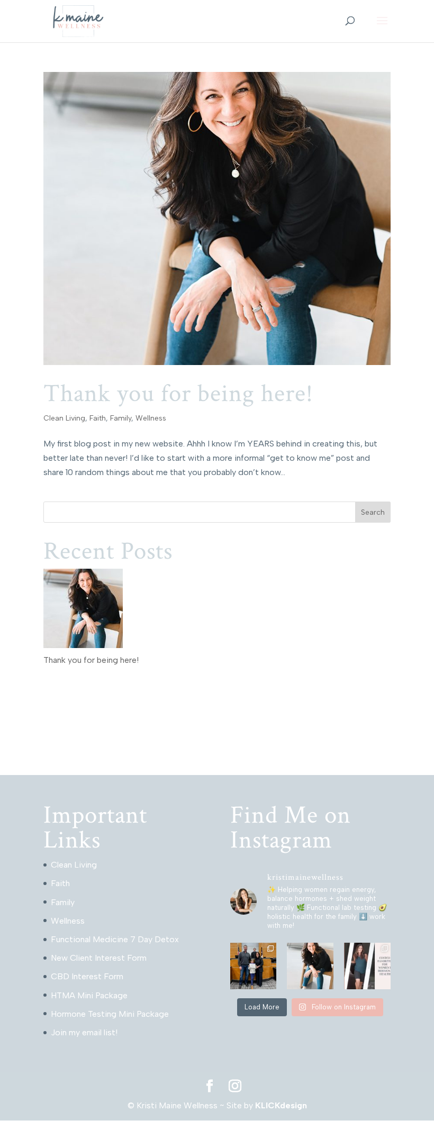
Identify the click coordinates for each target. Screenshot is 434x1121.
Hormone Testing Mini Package (110, 1014)
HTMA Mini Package (89, 995)
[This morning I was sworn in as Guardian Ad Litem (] (253, 966)
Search (373, 512)
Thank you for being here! (178, 393)
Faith (97, 418)
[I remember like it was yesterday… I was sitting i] (310, 966)
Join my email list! (84, 1032)
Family (120, 418)
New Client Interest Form (99, 958)
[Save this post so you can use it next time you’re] (367, 966)
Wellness (150, 418)
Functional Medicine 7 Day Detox (115, 939)
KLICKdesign (281, 1105)
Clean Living (64, 418)
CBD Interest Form (87, 976)
